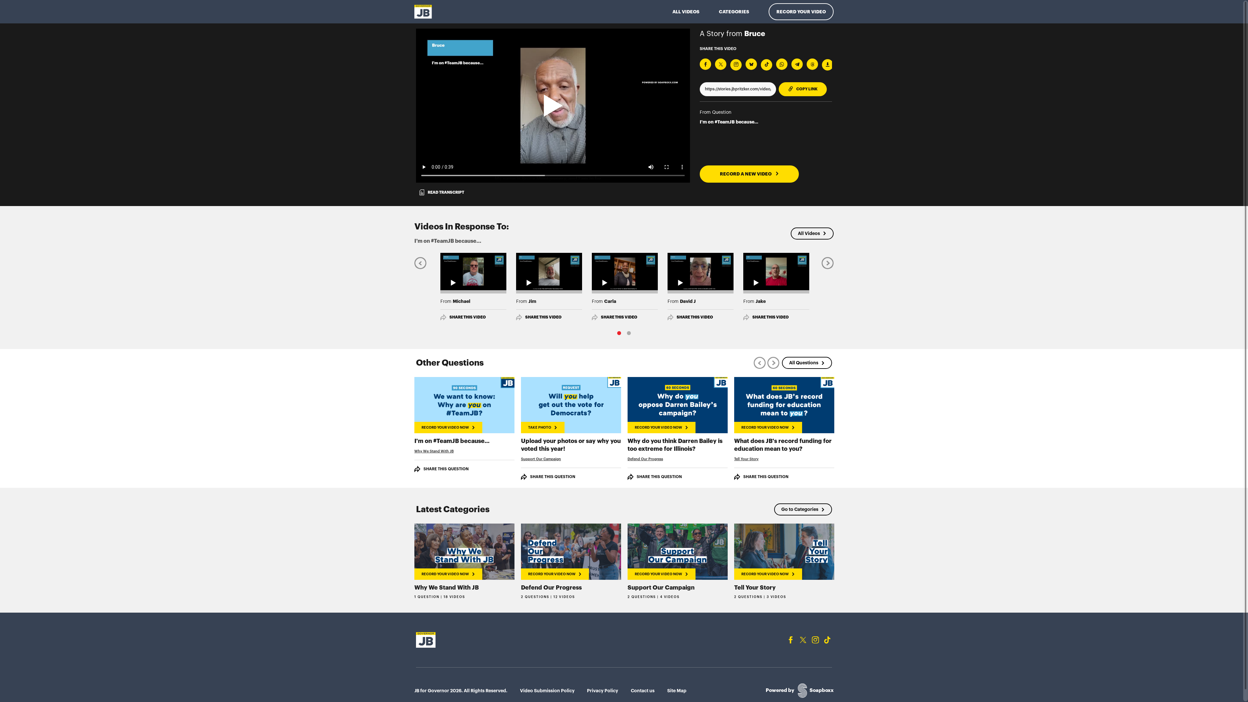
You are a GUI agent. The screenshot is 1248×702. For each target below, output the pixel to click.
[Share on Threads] (812, 64)
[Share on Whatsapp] (781, 64)
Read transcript (446, 192)
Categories (734, 11)
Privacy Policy (602, 690)
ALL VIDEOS (685, 11)
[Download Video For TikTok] (766, 65)
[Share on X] (720, 64)
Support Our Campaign (541, 459)
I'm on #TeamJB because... (729, 122)
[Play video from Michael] (473, 271)
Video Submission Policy (547, 690)
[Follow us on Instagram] (815, 640)
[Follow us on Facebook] (790, 640)
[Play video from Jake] (776, 271)
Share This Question (446, 469)
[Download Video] (827, 65)
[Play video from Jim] (549, 271)
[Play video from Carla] (625, 271)
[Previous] (420, 263)
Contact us (643, 690)
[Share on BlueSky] (751, 64)
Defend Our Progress (645, 459)
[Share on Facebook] (705, 64)
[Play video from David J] (701, 271)
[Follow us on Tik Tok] (827, 640)
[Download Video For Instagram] (736, 65)
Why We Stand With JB (434, 451)
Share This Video (467, 317)
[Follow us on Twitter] (803, 640)
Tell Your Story (746, 459)
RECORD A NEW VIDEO (746, 174)
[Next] (828, 263)
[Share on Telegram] (797, 64)
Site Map (676, 690)
